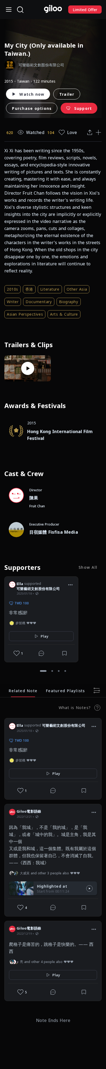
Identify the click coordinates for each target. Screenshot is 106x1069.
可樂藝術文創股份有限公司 (38, 588)
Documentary (39, 301)
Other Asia (77, 289)
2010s (12, 289)
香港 (29, 289)
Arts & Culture (64, 314)
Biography (68, 301)
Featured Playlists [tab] (65, 690)
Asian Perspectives (25, 314)
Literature (50, 289)
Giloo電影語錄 (29, 811)
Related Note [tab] (23, 690)
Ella (20, 583)
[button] (70, 584)
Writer (12, 301)
